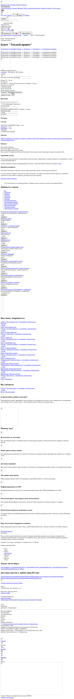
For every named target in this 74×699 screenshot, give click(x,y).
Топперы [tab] (7, 199)
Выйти (27, 15)
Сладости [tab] (7, 195)
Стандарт (3, 72)
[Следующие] (2, 69)
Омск (23, 578)
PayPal (40, 138)
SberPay (29, 138)
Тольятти (3, 576)
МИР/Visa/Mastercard (7, 138)
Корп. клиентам (29, 8)
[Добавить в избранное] (13, 94)
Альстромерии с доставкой (9, 567)
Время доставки (6, 111)
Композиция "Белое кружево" (10, 362)
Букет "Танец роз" (6, 336)
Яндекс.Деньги (47, 138)
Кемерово (28, 578)
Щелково (34, 578)
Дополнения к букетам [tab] (11, 208)
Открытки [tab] (7, 192)
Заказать (3, 92)
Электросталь (7, 33)
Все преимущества (6, 531)
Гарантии (24, 5)
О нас (8, 5)
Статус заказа (56, 8)
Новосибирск (21, 576)
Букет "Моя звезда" (7, 378)
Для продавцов (5, 6)
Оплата (18, 5)
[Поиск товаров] (2, 30)
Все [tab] (5, 191)
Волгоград (39, 576)
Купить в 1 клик (5, 95)
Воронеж (9, 576)
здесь (59, 163)
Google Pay (23, 138)
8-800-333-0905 (5, 593)
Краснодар (18, 578)
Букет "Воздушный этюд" (9, 325)
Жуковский (28, 576)
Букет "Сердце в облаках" (9, 347)
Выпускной (8, 553)
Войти (20, 15)
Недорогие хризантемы (39, 567)
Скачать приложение (7, 697)
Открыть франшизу (18, 8)
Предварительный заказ (14, 92)
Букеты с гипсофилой (53, 567)
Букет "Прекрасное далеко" (9, 352)
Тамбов (45, 576)
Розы (18, 567)
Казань (34, 576)
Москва (39, 578)
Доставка (13, 5)
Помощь (43, 8)
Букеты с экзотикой (26, 567)
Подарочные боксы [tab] (10, 200)
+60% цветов (19, 72)
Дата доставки (5, 105)
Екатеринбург (11, 578)
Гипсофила (4, 128)
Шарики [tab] (6, 194)
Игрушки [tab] (7, 197)
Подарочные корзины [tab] (11, 202)
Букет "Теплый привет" (8, 391)
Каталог (3, 5)
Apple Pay (17, 138)
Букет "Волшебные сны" (8, 341)
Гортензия (10, 569)
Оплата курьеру (57, 138)
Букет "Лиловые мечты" (8, 357)
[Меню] (12, 30)
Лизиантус (4, 127)
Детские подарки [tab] (9, 207)
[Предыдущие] (1, 298)
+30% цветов (11, 72)
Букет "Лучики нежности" (9, 331)
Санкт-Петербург (52, 576)
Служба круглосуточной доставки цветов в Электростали (20, 624)
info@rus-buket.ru (6, 598)
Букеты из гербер (18, 569)
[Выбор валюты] (2, 12)
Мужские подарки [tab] (10, 205)
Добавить (4, 217)
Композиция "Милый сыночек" (10, 373)
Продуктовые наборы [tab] (11, 204)
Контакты (37, 8)
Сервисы (49, 8)
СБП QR (35, 138)
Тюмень (14, 576)
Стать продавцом (6, 8)
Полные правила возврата (9, 178)
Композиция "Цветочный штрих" (11, 367)
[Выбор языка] (2, 10)
